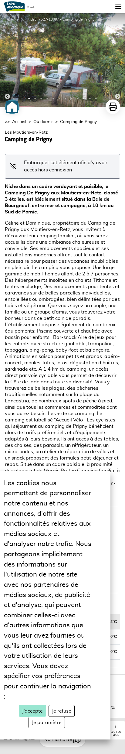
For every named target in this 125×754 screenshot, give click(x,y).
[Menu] (118, 6)
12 (96, 99)
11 (90, 99)
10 (84, 99)
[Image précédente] (7, 60)
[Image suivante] (117, 60)
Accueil (19, 122)
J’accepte (32, 711)
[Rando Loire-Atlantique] (21, 6)
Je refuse (61, 711)
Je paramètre (47, 722)
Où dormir (43, 122)
